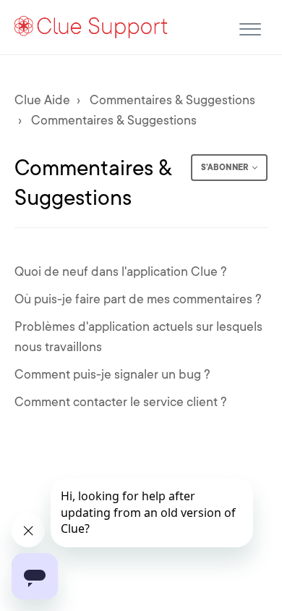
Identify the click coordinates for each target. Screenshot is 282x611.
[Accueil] (91, 26)
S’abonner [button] (224, 167)
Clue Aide (42, 100)
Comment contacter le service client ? (120, 401)
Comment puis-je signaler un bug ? (112, 374)
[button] (250, 27)
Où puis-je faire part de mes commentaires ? (138, 299)
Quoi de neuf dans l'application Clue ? (120, 271)
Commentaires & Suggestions (172, 100)
